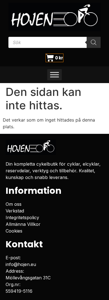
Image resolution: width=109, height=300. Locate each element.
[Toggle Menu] (54, 74)
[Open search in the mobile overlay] (54, 42)
